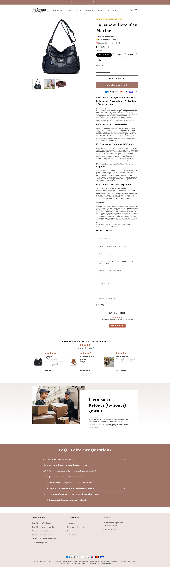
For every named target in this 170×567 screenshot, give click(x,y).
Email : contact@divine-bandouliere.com (113, 524)
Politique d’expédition (128, 561)
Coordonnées (66, 563)
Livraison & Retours (75, 527)
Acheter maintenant (117, 85)
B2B (69, 531)
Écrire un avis (117, 325)
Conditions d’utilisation (109, 561)
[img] (85, 344)
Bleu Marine (104, 54)
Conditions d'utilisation (42, 523)
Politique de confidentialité (44, 538)
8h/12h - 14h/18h (110, 529)
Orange (131, 54)
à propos (71, 523)
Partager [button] (102, 304)
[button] (59, 10)
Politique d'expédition (41, 531)
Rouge (118, 54)
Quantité (99, 65)
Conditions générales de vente (46, 527)
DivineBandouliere (47, 561)
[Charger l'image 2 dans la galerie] (49, 84)
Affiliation (71, 535)
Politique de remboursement (44, 535)
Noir (100, 60)
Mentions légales (39, 542)
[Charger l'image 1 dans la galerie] (37, 84)
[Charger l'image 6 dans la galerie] (61, 84)
